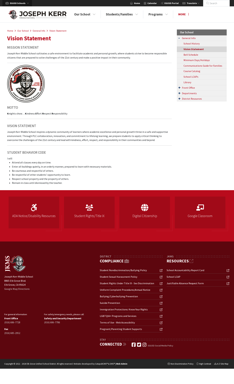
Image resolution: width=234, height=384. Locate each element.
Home (137, 3)
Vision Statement (57, 30)
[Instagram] (144, 345)
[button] (20, 3)
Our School (82, 14)
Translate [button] (192, 3)
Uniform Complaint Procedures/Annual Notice (125, 289)
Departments (189, 93)
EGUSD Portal (171, 3)
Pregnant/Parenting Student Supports (121, 329)
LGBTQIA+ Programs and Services (118, 316)
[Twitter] (139, 345)
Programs (155, 14)
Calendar (152, 3)
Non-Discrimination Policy (180, 364)
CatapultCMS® (101, 363)
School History (192, 43)
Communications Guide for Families (203, 65)
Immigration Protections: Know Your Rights (124, 309)
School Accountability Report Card (185, 270)
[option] (34, 214)
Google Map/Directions (17, 288)
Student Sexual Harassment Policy (118, 276)
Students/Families (119, 14)
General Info (39, 30)
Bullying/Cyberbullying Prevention (119, 296)
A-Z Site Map (221, 364)
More (182, 14)
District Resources (192, 98)
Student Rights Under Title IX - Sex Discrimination (127, 283)
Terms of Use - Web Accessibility (117, 322)
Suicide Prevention (110, 302)
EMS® (112, 363)
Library (187, 82)
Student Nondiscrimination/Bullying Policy (123, 270)
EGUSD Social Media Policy (160, 345)
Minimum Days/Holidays (197, 60)
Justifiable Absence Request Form (185, 283)
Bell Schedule (191, 54)
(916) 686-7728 (12, 322)
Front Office (188, 87)
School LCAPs (191, 76)
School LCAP (173, 276)
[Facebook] (134, 345)
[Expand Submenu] (179, 37)
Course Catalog (192, 71)
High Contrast (205, 363)
